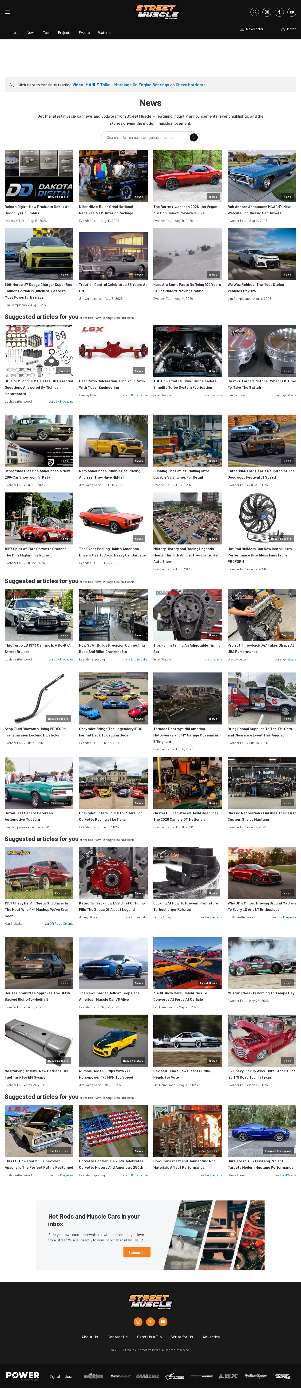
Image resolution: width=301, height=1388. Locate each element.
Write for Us (182, 1336)
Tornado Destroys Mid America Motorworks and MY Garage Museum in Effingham (185, 735)
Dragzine (216, 395)
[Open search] (254, 12)
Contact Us (117, 1336)
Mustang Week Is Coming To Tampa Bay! (262, 993)
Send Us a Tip (149, 1336)
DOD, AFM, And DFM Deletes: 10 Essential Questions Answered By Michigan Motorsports (39, 387)
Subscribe (137, 1252)
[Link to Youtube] (291, 12)
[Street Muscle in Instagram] (138, 1321)
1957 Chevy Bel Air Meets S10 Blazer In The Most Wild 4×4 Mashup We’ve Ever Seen (36, 909)
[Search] (194, 137)
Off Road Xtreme (61, 923)
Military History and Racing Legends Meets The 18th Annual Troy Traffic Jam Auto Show (187, 555)
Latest (13, 32)
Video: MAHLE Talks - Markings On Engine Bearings (120, 84)
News (31, 32)
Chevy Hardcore (191, 84)
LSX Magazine (63, 401)
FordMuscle (288, 1175)
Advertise (211, 1336)
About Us (89, 1336)
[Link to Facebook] (279, 12)
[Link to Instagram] (266, 12)
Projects (64, 32)
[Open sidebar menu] (7, 12)
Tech (47, 32)
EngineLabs (288, 395)
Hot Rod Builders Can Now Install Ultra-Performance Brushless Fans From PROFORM (260, 555)
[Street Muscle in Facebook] (150, 1321)
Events (84, 32)
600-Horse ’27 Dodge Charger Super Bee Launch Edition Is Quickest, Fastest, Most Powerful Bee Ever (38, 290)
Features (104, 32)
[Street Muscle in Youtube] (162, 1321)
